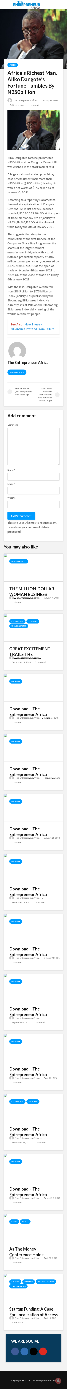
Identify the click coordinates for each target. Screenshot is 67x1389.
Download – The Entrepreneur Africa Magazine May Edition (30, 1074)
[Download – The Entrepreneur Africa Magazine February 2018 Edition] (33, 747)
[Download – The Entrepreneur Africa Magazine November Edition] (33, 867)
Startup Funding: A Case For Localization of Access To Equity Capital (33, 1314)
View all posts (17, 372)
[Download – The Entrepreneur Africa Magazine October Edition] (33, 927)
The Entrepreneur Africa (25, 100)
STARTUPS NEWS (18, 1286)
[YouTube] (43, 1351)
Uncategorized (18, 561)
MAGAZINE (15, 681)
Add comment (17, 105)
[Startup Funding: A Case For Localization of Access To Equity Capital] (33, 1287)
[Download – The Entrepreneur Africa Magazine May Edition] (33, 1047)
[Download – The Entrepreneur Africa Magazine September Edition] (33, 987)
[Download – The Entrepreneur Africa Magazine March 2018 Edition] (33, 687)
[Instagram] (34, 1351)
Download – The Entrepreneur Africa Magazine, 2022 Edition (31, 1134)
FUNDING (28, 1281)
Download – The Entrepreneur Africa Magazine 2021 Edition (30, 1194)
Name (11, 470)
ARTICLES (15, 1281)
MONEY (12, 65)
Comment (12, 425)
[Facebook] (15, 1351)
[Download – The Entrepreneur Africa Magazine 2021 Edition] (33, 1167)
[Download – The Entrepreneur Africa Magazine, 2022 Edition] (33, 1107)
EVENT (14, 1221)
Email (11, 484)
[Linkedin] (24, 1351)
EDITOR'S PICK (17, 621)
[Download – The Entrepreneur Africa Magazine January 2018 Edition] (33, 807)
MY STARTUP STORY (46, 1281)
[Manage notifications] (58, 1381)
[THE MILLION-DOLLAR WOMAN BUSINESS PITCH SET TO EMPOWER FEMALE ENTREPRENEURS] (33, 567)
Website (11, 498)
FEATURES (32, 621)
